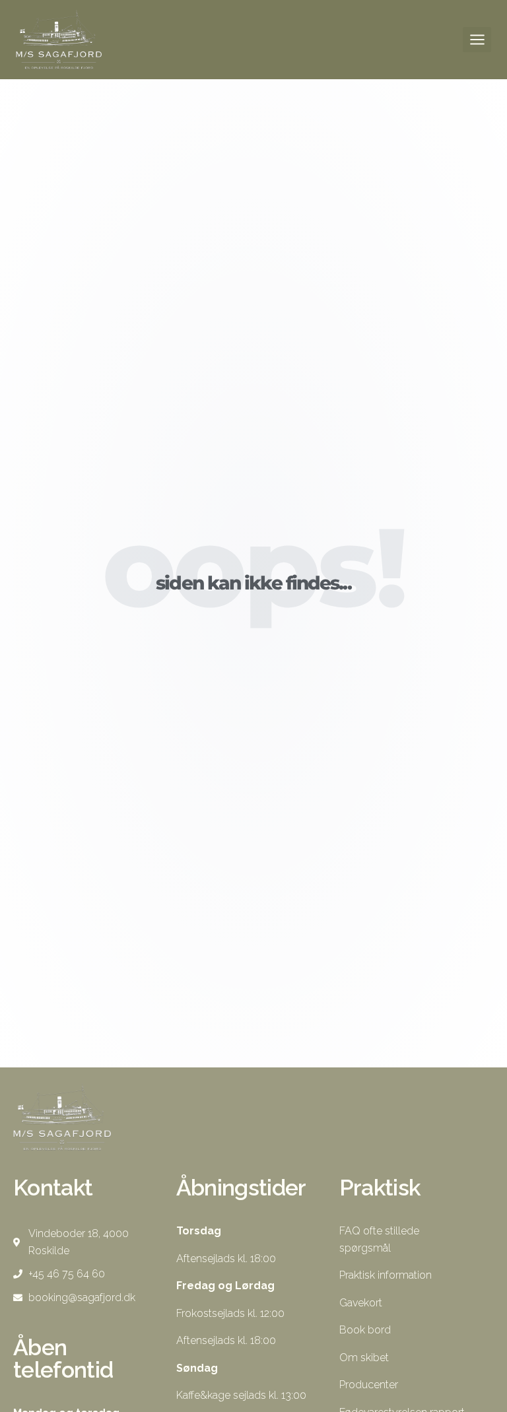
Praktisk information (385, 1275)
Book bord (365, 1330)
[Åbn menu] (477, 39)
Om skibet (364, 1357)
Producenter (368, 1384)
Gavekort (360, 1302)
